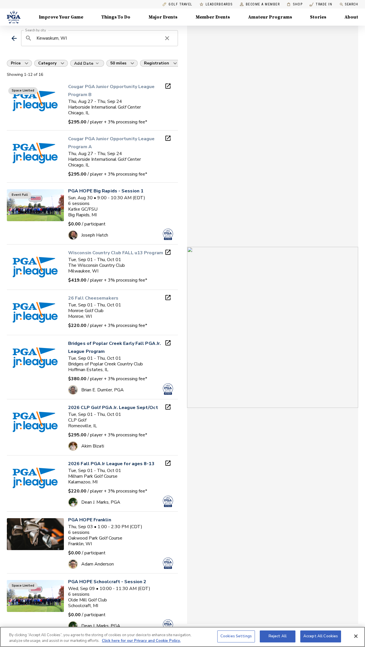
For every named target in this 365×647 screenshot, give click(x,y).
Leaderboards (219, 4)
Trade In (321, 4)
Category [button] (47, 63)
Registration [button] (156, 63)
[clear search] (167, 38)
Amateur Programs (270, 17)
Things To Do (115, 17)
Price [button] (16, 63)
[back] (14, 38)
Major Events (163, 17)
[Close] (356, 636)
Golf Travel (180, 4)
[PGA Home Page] (14, 17)
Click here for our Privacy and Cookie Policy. (141, 640)
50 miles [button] (118, 63)
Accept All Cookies (320, 636)
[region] (182, 637)
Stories (318, 17)
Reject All (278, 636)
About (351, 17)
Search (351, 4)
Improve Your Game (61, 17)
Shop (295, 4)
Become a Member (263, 4)
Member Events (213, 17)
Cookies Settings (236, 636)
